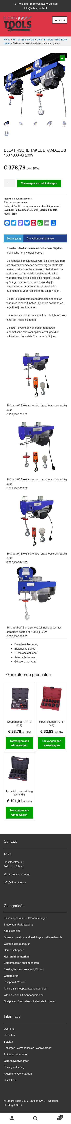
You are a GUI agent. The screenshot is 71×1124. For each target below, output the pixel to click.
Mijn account (12, 1118)
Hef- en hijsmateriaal (23, 39)
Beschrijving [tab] (13, 238)
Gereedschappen (14, 950)
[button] (62, 58)
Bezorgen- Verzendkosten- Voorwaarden (27, 1048)
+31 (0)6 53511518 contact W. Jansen (35, 3)
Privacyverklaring (14, 1067)
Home (7, 39)
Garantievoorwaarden (16, 1061)
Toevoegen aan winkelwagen (39, 183)
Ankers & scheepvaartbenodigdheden (26, 988)
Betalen (8, 1041)
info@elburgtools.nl (35, 8)
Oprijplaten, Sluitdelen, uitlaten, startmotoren (29, 1001)
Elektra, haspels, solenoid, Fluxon (23, 969)
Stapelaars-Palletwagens (18, 924)
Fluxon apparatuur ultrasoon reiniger (25, 918)
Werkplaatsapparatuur (17, 944)
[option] (36, 490)
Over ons (9, 1028)
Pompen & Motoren (15, 982)
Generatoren (11, 976)
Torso (13, 213)
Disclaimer (10, 1080)
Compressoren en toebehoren (21, 963)
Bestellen (9, 1035)
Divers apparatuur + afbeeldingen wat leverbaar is (33, 937)
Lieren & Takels (45, 39)
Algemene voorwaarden (18, 1073)
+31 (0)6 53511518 (18, 874)
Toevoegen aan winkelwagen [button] (19, 743)
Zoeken (35, 1118)
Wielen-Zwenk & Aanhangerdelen (24, 995)
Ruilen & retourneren (16, 1054)
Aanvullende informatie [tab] (40, 238)
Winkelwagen (54, 1115)
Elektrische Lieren (28, 209)
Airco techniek (12, 931)
